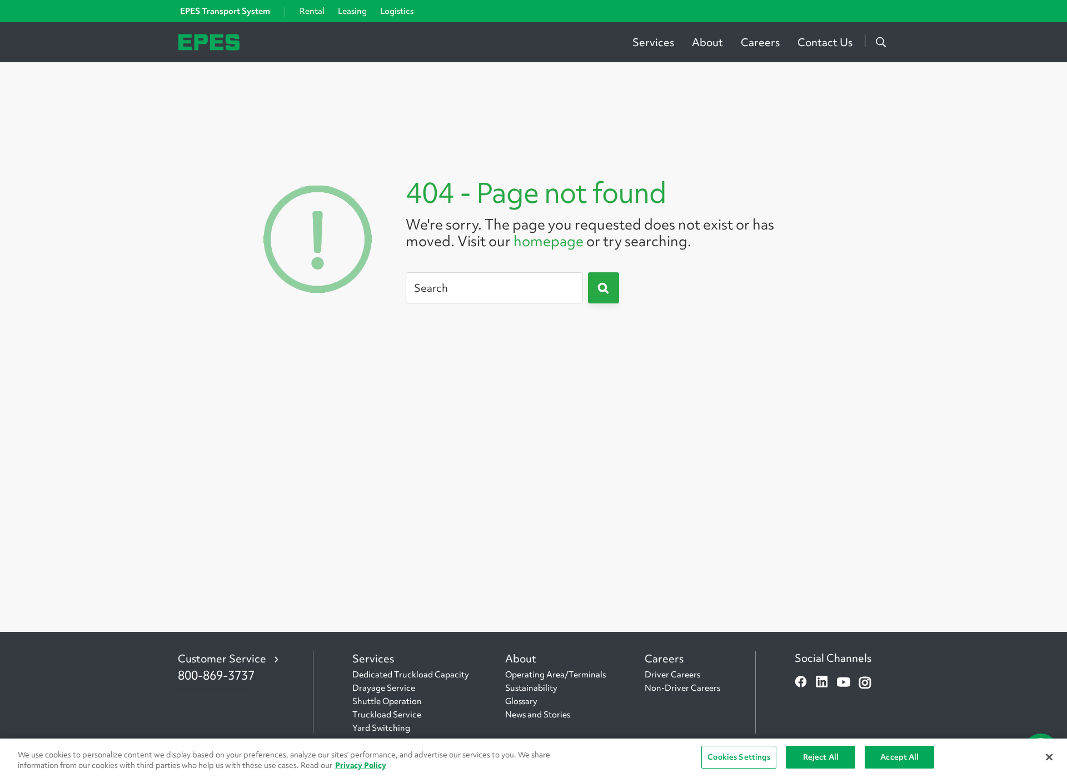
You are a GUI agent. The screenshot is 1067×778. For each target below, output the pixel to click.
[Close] (1049, 757)
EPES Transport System (225, 11)
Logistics (396, 11)
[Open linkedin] (822, 683)
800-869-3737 (216, 675)
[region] (533, 758)
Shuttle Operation (387, 701)
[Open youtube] (843, 683)
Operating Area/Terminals (555, 674)
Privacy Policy (360, 766)
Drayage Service (383, 688)
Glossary (521, 701)
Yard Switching (381, 728)
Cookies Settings (738, 757)
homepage (548, 241)
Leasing (352, 11)
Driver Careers (672, 674)
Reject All (821, 757)
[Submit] (603, 287)
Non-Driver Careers (682, 688)
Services (653, 42)
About (707, 42)
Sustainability (531, 688)
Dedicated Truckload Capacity (410, 674)
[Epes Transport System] (209, 40)
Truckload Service (386, 714)
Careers (760, 42)
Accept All (899, 757)
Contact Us (824, 42)
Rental (312, 11)
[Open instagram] (865, 683)
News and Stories (537, 714)
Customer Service (222, 658)
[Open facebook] (801, 683)
